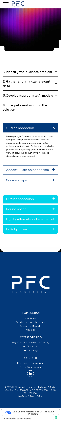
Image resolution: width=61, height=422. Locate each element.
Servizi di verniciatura (30, 322)
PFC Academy (31, 350)
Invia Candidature (30, 367)
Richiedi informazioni (30, 363)
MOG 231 (30, 330)
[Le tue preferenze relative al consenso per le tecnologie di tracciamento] (56, 417)
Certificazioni (30, 346)
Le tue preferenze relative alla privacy (33, 412)
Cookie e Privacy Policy (30, 396)
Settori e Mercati (30, 326)
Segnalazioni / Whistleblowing (30, 342)
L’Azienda (30, 318)
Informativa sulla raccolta (17, 418)
